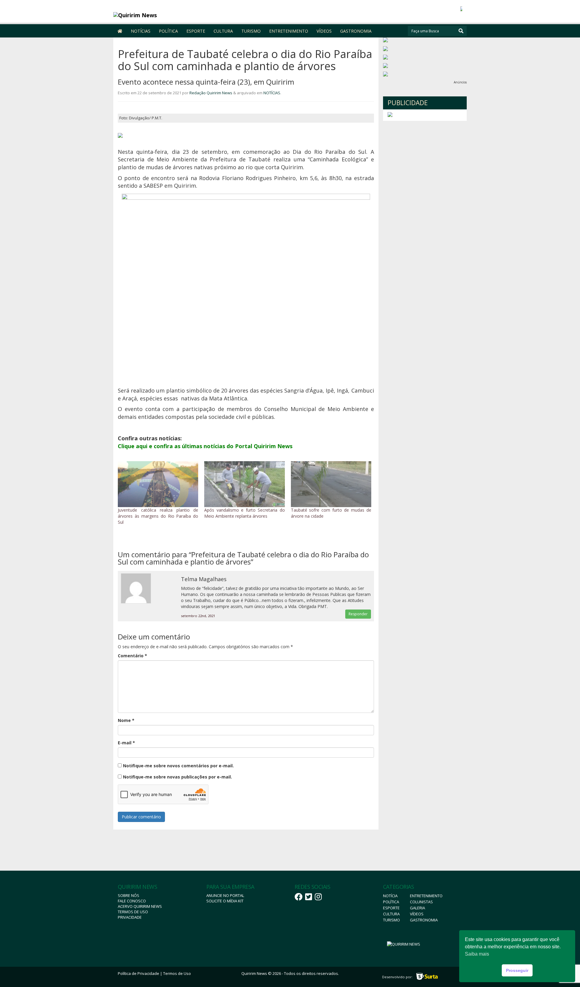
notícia (390, 895)
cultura (391, 914)
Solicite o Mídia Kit (224, 901)
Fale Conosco (132, 901)
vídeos (417, 914)
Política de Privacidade (138, 973)
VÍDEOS (324, 31)
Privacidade (130, 917)
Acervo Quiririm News (140, 906)
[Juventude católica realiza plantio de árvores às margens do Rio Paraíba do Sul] (158, 484)
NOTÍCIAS (140, 31)
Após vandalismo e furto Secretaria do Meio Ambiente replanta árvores (244, 513)
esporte (391, 908)
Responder (358, 613)
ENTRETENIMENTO (288, 31)
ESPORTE (195, 31)
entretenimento (426, 895)
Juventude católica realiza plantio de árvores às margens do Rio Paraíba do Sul (158, 516)
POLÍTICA (168, 31)
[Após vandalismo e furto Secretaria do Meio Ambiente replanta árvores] (244, 484)
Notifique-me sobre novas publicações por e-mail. (177, 777)
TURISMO (251, 31)
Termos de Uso (133, 911)
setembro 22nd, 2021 (198, 615)
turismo (391, 920)
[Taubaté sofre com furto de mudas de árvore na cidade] (331, 484)
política (391, 901)
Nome (126, 720)
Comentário (132, 656)
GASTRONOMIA (356, 31)
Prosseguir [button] (517, 970)
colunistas (421, 901)
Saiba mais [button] (477, 953)
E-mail (126, 743)
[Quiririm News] (157, 15)
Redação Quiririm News (210, 92)
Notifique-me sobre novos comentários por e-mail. (178, 766)
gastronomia (424, 920)
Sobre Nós (128, 895)
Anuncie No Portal (225, 895)
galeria (417, 908)
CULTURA (223, 31)
